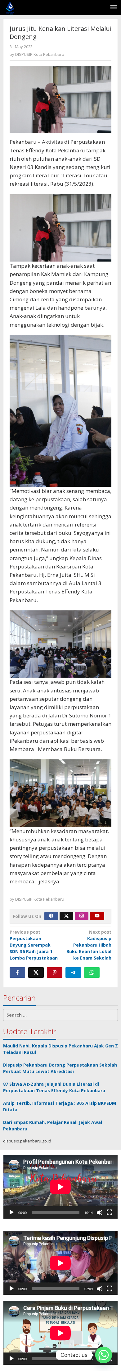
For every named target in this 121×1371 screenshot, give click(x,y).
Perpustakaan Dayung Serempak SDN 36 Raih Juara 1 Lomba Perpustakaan (34, 945)
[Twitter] (66, 916)
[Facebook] (51, 916)
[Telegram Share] (73, 972)
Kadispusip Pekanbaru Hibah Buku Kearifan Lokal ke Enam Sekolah (88, 945)
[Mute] (99, 1212)
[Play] (11, 1212)
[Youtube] (97, 916)
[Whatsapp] (92, 972)
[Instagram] (81, 916)
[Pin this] (54, 972)
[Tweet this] (36, 972)
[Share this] (17, 972)
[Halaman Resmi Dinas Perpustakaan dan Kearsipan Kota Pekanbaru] (10, 7)
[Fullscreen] (109, 1212)
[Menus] (113, 7)
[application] (60, 1187)
